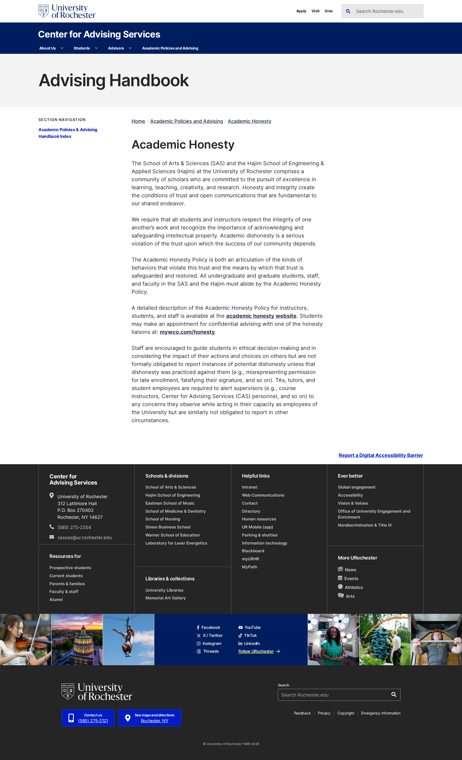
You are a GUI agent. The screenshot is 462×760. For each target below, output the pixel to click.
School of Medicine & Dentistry (175, 511)
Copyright (345, 713)
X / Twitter (212, 635)
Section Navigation (62, 120)
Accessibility (350, 495)
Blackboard (253, 551)
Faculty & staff (63, 591)
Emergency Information (380, 713)
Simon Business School (167, 527)
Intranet (249, 487)
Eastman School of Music (170, 503)
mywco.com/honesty (187, 331)
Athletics (354, 587)
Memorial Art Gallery (165, 598)
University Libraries (164, 590)
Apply (301, 10)
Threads (210, 651)
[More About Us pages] (62, 48)
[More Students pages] (96, 48)
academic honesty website (261, 315)
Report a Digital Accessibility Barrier (381, 455)
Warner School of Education (172, 535)
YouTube (253, 627)
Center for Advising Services (99, 34)
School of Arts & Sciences (170, 487)
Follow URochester (256, 651)
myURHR (250, 559)
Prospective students (70, 567)
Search (283, 685)
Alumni (56, 599)
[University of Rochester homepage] (66, 11)
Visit (315, 10)
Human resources (259, 519)
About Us (47, 48)
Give (329, 10)
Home (138, 121)
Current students (66, 575)
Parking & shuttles (260, 535)
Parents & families (67, 584)
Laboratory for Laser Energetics (176, 543)
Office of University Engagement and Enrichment (374, 514)
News (350, 570)
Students (82, 48)
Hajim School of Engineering (172, 495)
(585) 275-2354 (74, 527)
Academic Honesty (249, 121)
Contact (250, 503)
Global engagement (357, 487)
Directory (251, 511)
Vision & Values (353, 503)
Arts (350, 596)
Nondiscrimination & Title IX (365, 525)
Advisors (116, 48)
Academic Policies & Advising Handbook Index (67, 132)
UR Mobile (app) (257, 527)
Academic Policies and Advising (170, 48)
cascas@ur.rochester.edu (84, 537)
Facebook (211, 627)
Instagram (212, 643)
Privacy (324, 713)
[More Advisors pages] (130, 48)
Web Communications (263, 495)
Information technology (264, 543)
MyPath (249, 567)
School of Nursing (162, 519)
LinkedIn (252, 643)
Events (351, 578)
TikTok (250, 635)
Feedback (302, 713)
